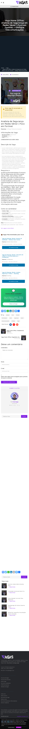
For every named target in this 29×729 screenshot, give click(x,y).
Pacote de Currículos (5, 679)
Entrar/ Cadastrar (5, 702)
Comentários (4, 347)
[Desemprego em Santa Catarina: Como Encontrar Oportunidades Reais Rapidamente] (4, 607)
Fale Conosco (4, 695)
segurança (16, 318)
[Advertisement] (14, 52)
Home (2, 68)
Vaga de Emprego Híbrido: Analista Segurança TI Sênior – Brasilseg (11, 273)
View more (6, 725)
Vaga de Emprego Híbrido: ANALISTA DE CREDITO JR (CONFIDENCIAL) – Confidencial (12, 256)
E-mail (2, 368)
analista (7, 315)
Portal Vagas (15, 402)
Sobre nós (3, 693)
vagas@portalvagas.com (22, 716)
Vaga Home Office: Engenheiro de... (10, 337)
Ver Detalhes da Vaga (13, 247)
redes (11, 318)
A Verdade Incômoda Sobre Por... (16, 591)
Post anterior (10, 333)
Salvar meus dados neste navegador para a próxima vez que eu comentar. (14, 377)
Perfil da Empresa (5, 685)
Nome (2, 361)
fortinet (17, 315)
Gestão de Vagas (5, 686)
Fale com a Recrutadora (7, 668)
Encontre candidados (6, 683)
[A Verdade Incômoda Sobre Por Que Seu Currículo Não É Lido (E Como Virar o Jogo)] (4, 592)
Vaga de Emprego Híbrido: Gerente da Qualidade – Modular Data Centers (12, 239)
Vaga (7, 68)
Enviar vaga (15, 6)
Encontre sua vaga (5, 697)
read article (12, 587)
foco (13, 315)
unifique (13, 321)
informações (4, 318)
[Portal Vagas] (21, 2)
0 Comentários (15, 74)
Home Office (6, 74)
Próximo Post (16, 338)
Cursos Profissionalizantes (7, 667)
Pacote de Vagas (5, 677)
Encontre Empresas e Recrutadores (9, 701)
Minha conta (4, 699)
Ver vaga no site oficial (7, 228)
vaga (18, 321)
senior (22, 318)
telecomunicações (5, 321)
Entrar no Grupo (13, 303)
